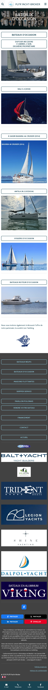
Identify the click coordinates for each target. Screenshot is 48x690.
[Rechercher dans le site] (2, 4)
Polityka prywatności (41, 667)
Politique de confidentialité (38, 670)
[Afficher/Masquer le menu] (45, 4)
